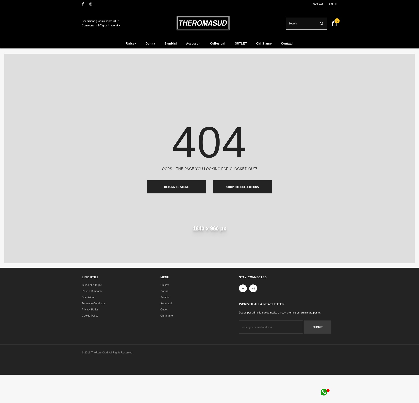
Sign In (333, 3)
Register (318, 3)
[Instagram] (92, 4)
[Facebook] (84, 4)
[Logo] (203, 23)
